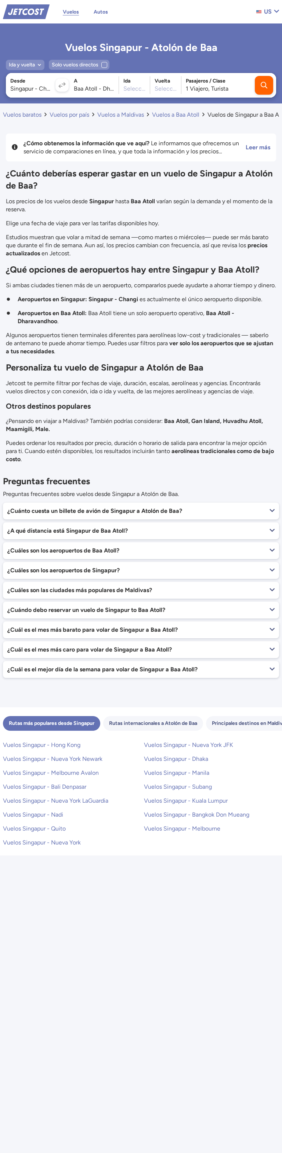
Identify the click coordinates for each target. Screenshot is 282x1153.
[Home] (26, 11)
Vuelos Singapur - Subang (178, 786)
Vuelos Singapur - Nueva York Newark (52, 758)
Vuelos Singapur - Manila (176, 772)
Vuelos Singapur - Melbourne (182, 828)
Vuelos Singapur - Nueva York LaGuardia (55, 800)
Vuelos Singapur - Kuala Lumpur (186, 800)
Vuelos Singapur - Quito (34, 828)
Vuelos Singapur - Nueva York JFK (188, 744)
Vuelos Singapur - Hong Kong (41, 744)
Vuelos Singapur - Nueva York (42, 842)
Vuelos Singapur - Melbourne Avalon (51, 772)
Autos (101, 12)
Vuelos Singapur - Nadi (33, 814)
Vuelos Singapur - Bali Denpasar (44, 786)
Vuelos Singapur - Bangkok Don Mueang (196, 814)
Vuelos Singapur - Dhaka (176, 758)
